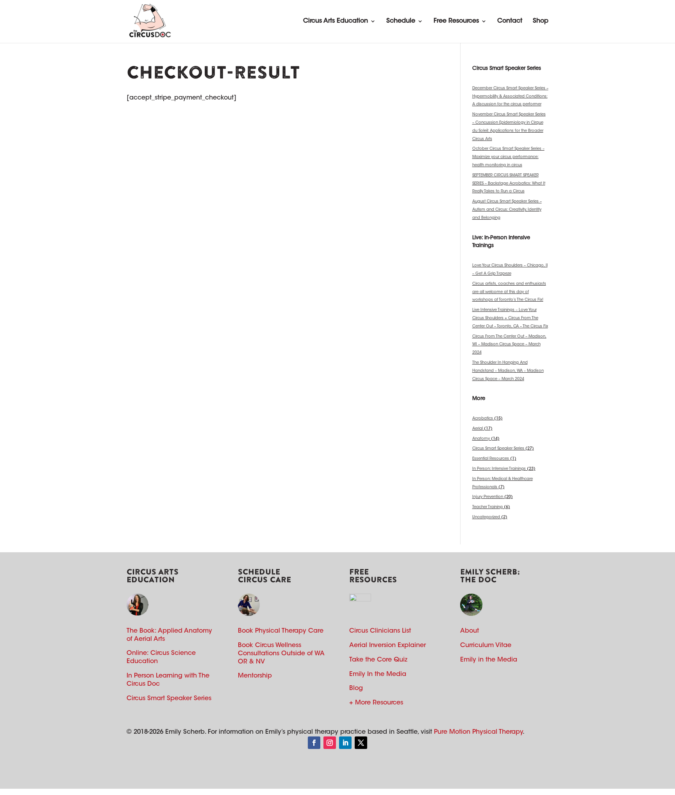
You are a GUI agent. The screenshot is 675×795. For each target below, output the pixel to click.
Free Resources (456, 21)
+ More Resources (376, 703)
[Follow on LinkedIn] (345, 742)
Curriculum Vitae (485, 645)
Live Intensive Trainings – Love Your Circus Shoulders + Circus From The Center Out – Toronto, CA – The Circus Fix (510, 318)
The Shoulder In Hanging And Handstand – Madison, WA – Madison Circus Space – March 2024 (508, 371)
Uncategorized (486, 517)
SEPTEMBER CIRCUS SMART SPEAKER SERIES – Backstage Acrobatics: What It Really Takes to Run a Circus (508, 184)
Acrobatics (482, 419)
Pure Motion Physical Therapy (478, 732)
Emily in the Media (488, 660)
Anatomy (481, 439)
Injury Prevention (487, 497)
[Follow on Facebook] (314, 742)
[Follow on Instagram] (329, 742)
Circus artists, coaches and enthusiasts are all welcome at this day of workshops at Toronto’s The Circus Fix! (509, 292)
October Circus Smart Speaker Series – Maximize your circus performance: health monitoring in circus (508, 157)
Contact (509, 21)
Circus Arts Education (335, 21)
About (469, 631)
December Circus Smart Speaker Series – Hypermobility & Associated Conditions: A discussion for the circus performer (510, 97)
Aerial (477, 429)
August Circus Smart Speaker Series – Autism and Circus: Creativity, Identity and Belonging (507, 210)
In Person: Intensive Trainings (499, 469)
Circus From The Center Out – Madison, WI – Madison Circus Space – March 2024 (509, 345)
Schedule (400, 21)
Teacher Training (487, 507)
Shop (540, 21)
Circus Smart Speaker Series (498, 449)
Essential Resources (490, 459)
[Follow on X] (361, 742)
